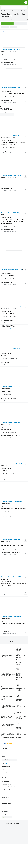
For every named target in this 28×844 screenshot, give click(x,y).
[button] (26, 2)
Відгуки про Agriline (6, 792)
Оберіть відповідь (7, 114)
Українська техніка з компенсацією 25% (11, 800)
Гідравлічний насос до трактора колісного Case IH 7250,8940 (8, 655)
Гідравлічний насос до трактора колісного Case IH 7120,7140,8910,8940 (8, 674)
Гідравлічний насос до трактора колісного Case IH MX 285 (8, 706)
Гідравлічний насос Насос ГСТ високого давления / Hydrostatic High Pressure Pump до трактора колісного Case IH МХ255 (7, 734)
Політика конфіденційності (8, 786)
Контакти (4, 756)
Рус (6, 763)
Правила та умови (6, 784)
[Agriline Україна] (9, 2)
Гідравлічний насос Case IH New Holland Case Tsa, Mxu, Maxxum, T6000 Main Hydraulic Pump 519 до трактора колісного (8, 716)
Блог (3, 794)
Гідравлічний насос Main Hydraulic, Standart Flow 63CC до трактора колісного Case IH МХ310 (7, 726)
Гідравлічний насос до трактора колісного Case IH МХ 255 (8, 698)
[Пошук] (25, 7)
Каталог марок (5, 797)
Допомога (4, 753)
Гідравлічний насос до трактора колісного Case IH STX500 (8, 688)
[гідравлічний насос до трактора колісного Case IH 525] (14, 376)
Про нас (4, 751)
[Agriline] (2, 11)
